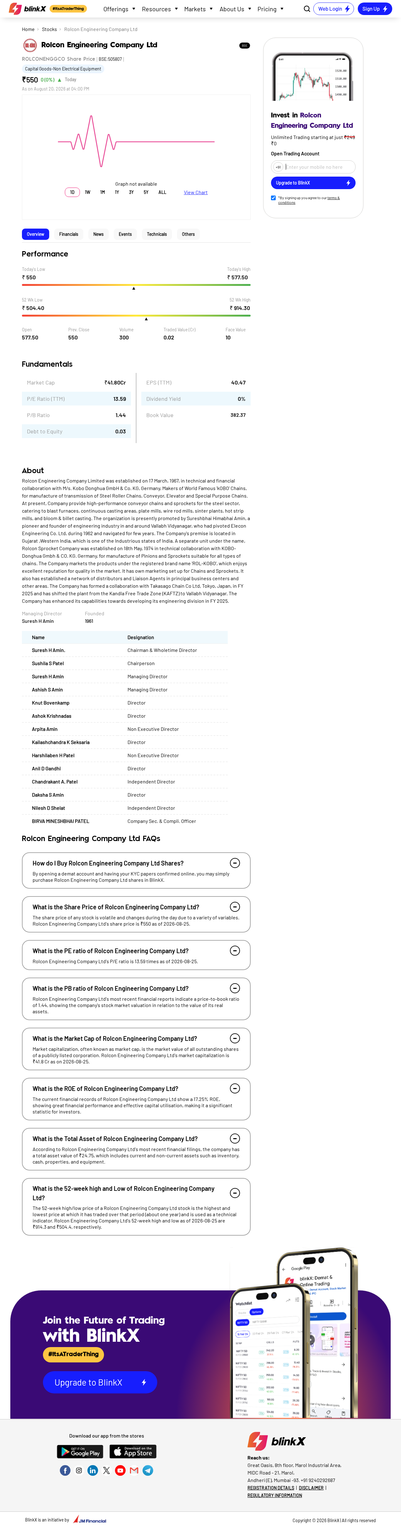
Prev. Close (78, 329)
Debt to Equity (44, 431)
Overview (35, 234)
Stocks (49, 29)
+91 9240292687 (318, 1480)
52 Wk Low (32, 299)
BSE (244, 45)
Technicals (157, 234)
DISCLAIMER (311, 1487)
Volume (126, 329)
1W (87, 192)
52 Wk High (240, 299)
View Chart (196, 192)
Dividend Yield (163, 398)
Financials (68, 234)
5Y (146, 192)
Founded (94, 613)
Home (28, 29)
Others (188, 234)
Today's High (239, 269)
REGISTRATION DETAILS (270, 1487)
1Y (117, 192)
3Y (131, 192)
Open (27, 329)
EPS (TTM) (158, 382)
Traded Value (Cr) (179, 329)
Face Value (236, 329)
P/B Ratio (38, 414)
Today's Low (33, 269)
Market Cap (41, 382)
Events (125, 234)
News (98, 234)
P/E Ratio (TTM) (46, 398)
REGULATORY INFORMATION (274, 1495)
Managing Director (42, 613)
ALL (162, 192)
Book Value (160, 414)
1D (72, 192)
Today (70, 79)
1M (102, 192)
